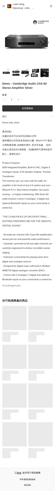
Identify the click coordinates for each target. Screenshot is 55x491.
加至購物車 (27, 108)
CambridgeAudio (12, 285)
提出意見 (27, 485)
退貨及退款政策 (29, 479)
